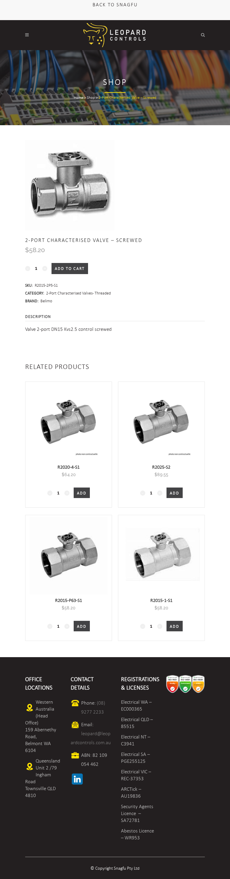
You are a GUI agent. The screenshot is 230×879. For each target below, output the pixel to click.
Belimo (46, 301)
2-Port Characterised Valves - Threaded (78, 293)
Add (82, 493)
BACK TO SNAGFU (115, 5)
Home (78, 97)
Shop (91, 97)
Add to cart (70, 268)
